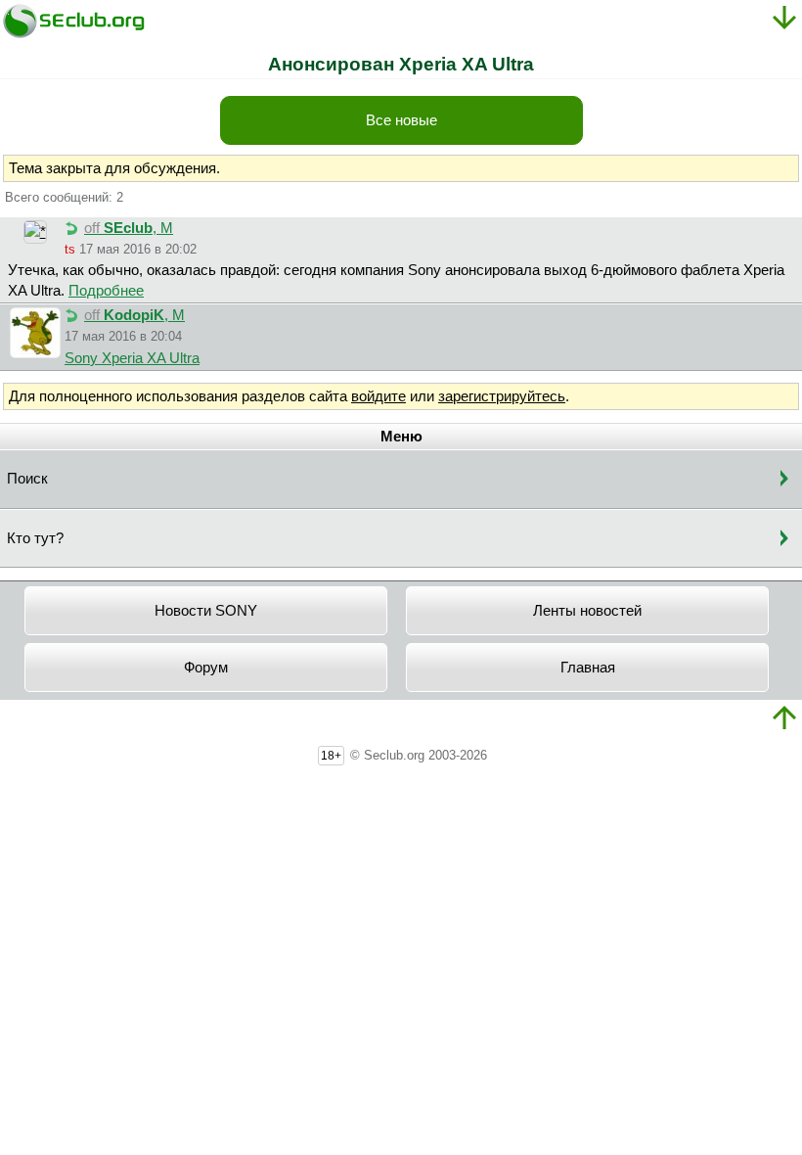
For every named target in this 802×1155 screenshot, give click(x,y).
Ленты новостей (587, 611)
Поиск (27, 478)
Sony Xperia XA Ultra (132, 358)
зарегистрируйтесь (501, 396)
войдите (378, 396)
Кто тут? (35, 538)
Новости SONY (206, 611)
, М (128, 228)
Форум (206, 667)
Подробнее (106, 291)
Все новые (401, 120)
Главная (587, 667)
